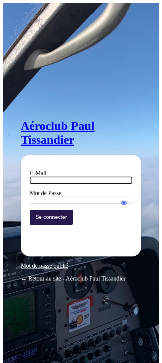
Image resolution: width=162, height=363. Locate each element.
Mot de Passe (45, 193)
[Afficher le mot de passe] (124, 199)
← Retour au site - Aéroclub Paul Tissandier (73, 278)
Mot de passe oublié (44, 265)
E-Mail (38, 173)
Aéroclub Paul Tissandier (58, 132)
